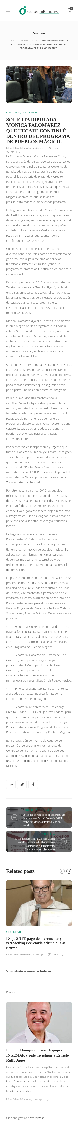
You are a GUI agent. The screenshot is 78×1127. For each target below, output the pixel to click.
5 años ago (38, 148)
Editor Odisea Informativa (18, 148)
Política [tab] (10, 992)
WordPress (37, 1118)
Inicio (11, 40)
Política (13, 112)
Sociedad (25, 40)
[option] (39, 918)
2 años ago (38, 954)
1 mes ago (37, 1099)
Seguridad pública (38, 810)
